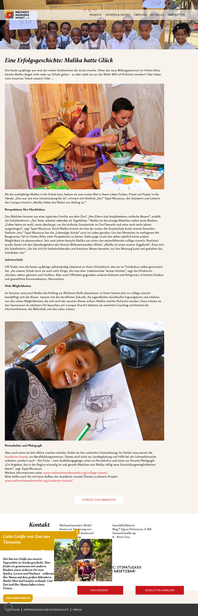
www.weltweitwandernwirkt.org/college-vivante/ (76, 472)
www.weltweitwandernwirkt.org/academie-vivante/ (39, 480)
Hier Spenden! (99, 590)
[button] (8, 607)
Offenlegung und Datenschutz (46, 609)
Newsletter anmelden (160, 590)
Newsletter (176, 14)
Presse (77, 609)
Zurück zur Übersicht (99, 499)
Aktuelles (157, 14)
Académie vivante (16, 456)
